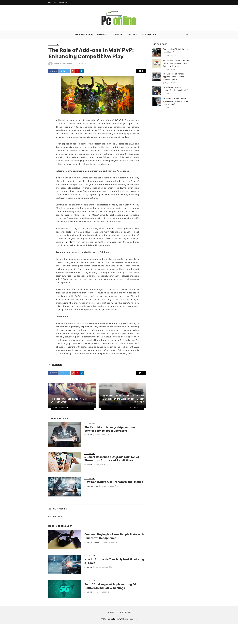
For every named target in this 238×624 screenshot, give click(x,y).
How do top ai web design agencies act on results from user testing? (175, 101)
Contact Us (52, 2)
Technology (118, 34)
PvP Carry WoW (73, 242)
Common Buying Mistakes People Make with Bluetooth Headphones (114, 536)
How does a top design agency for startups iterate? (175, 88)
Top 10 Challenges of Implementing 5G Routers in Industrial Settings (110, 586)
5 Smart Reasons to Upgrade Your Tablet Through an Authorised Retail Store (111, 458)
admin (58, 64)
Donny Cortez (93, 542)
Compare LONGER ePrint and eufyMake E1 (175, 50)
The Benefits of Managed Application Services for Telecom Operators (109, 429)
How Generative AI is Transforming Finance (113, 481)
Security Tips (149, 34)
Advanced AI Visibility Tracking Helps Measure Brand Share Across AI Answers (176, 63)
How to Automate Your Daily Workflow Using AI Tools (114, 561)
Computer (102, 34)
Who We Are (63, 2)
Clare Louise (92, 486)
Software (133, 34)
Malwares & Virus (84, 34)
